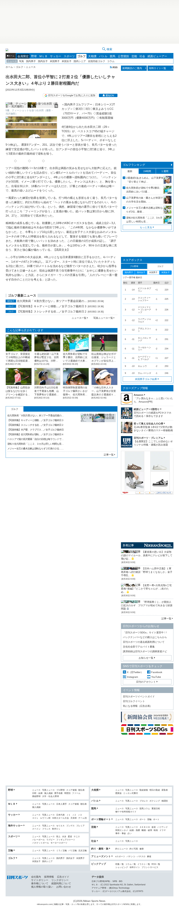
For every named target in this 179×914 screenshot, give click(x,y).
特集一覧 (119, 864)
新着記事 (128, 545)
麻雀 (149, 856)
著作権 (107, 904)
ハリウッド (162, 827)
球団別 (67, 793)
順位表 (81, 790)
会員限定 (23, 56)
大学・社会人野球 (50, 796)
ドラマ (162, 830)
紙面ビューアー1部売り (147, 409)
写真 (21, 61)
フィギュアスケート (65, 840)
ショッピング (121, 867)
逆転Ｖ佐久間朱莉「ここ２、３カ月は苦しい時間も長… (35, 443)
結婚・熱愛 (135, 830)
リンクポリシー (60, 880)
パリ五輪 (72, 850)
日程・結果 (37, 793)
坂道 (154, 827)
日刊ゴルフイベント (134, 701)
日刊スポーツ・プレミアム (148, 437)
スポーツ (69, 56)
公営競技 (123, 56)
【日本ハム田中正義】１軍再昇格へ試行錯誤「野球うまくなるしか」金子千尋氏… (146, 572)
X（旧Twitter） (135, 672)
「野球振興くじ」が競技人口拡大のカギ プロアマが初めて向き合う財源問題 (146, 605)
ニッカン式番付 (130, 793)
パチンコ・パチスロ (136, 856)
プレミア (80, 826)
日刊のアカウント (146, 681)
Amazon (138, 394)
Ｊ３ (80, 815)
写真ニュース (48, 790)
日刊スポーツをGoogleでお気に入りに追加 (71, 95)
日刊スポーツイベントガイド (139, 696)
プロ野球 (60, 790)
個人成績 (48, 793)
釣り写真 (134, 849)
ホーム (11, 56)
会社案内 (36, 877)
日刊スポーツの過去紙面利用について (143, 642)
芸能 (134, 56)
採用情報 (49, 877)
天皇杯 (73, 818)
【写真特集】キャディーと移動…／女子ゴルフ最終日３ (52, 306)
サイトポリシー (39, 880)
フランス (46, 829)
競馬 (112, 56)
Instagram (132, 676)
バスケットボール (40, 843)
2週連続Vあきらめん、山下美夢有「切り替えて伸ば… (144, 179)
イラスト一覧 (143, 864)
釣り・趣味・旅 (99, 848)
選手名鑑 (58, 793)
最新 (129, 171)
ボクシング (154, 801)
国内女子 (43, 61)
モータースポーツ (59, 843)
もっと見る (146, 227)
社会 (142, 56)
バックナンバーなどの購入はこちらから (145, 637)
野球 (34, 56)
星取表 (165, 790)
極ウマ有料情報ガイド (125, 812)
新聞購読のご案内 (132, 68)
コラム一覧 (130, 864)
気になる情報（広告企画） (137, 706)
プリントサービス (150, 867)
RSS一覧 (156, 864)
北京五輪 (82, 850)
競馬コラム (144, 809)
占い (129, 833)
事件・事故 (120, 833)
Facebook (156, 672)
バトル (103, 56)
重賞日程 (156, 809)
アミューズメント (101, 856)
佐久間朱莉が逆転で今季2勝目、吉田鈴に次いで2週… (144, 189)
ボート (142, 819)
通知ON (109, 95)
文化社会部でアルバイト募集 (139, 646)
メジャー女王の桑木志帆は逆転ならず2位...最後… (144, 209)
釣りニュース (121, 849)
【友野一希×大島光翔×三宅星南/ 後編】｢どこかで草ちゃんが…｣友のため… (146, 588)
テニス (77, 836)
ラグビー (50, 840)
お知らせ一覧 (146, 657)
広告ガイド (63, 877)
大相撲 (92, 56)
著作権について (39, 883)
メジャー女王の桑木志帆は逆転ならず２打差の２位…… (35, 448)
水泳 (64, 836)
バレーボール (38, 840)
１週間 (164, 171)
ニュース (12, 61)
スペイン (36, 829)
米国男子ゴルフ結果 (146, 379)
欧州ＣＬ (56, 829)
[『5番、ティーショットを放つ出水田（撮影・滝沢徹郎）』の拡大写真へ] (32, 105)
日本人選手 (61, 804)
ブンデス (70, 826)
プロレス (143, 801)
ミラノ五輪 (61, 850)
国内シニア (80, 61)
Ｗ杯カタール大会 (60, 818)
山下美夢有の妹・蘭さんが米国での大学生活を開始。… (144, 199)
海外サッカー (15, 825)
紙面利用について (61, 883)
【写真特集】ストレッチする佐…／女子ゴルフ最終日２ (52, 311)
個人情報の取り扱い (42, 886)
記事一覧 (109, 454)
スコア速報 (71, 790)
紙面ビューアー (157, 56)
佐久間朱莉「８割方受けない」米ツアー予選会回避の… (52, 301)
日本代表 (60, 815)
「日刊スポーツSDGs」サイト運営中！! (145, 632)
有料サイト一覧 (157, 68)
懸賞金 (118, 793)
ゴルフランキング (134, 164)
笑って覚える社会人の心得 (148, 423)
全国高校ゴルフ (96, 61)
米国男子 (55, 61)
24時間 (147, 171)
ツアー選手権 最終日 (132, 277)
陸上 (58, 836)
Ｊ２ (74, 815)
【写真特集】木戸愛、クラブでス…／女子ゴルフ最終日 (35, 429)
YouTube (156, 676)
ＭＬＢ (43, 56)
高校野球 (36, 796)
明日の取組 (154, 790)
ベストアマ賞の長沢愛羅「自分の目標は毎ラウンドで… (35, 439)
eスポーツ (120, 856)
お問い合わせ (63, 886)
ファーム (76, 793)
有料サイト (135, 867)
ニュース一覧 (79, 318)
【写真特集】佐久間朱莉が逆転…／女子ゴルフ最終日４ (35, 434)
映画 (156, 830)
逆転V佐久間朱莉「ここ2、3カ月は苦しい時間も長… (144, 219)
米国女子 (66, 61)
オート (156, 819)
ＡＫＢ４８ (144, 827)
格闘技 (165, 801)
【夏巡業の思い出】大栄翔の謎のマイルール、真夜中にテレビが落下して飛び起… (146, 555)
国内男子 (31, 61)
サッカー (55, 56)
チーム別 (82, 818)
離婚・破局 (147, 830)
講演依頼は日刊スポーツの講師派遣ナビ (145, 651)
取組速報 (143, 790)
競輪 (149, 819)
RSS (115, 67)
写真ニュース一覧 (103, 318)
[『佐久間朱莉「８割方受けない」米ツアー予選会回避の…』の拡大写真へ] (98, 431)
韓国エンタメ (121, 830)
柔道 (70, 836)
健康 (141, 849)
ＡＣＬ (35, 818)
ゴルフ (81, 56)
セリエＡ (60, 826)
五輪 (10, 850)
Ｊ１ (68, 815)
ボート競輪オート (101, 819)
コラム (110, 61)
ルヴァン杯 (45, 818)
